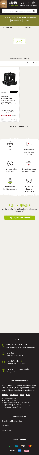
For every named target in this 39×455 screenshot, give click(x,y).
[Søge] (35, 9)
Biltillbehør (9, 27)
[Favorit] (2, 119)
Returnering (6, 430)
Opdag (26, 20)
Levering (5, 426)
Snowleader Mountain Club (12, 421)
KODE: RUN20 (16, 21)
